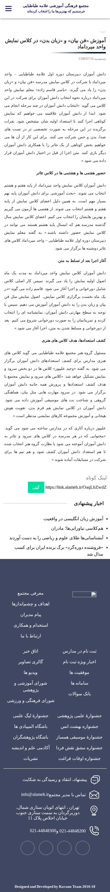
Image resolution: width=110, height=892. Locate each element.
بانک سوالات (79, 693)
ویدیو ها (31, 672)
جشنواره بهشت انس (79, 726)
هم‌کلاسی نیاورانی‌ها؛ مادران (77, 528)
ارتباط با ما (31, 635)
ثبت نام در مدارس (79, 651)
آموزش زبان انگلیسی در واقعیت (73, 518)
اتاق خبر (30, 651)
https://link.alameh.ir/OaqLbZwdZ (76, 487)
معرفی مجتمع (30, 593)
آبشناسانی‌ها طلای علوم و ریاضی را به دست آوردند (56, 537)
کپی (36, 487)
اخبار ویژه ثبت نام (79, 661)
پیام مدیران (30, 614)
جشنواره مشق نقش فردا (79, 747)
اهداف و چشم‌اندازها (30, 603)
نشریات (30, 758)
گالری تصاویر (30, 661)
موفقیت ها (79, 672)
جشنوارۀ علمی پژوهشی (79, 715)
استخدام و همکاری (31, 625)
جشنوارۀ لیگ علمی (31, 715)
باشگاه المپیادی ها (30, 726)
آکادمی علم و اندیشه (31, 747)
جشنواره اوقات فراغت (79, 758)
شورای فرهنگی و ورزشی (30, 700)
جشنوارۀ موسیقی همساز (79, 737)
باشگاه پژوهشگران (30, 737)
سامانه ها (79, 683)
